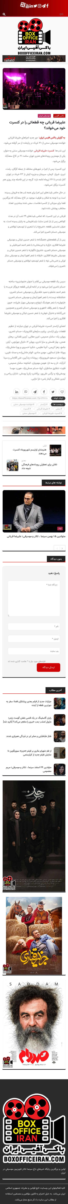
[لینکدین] (17, 391)
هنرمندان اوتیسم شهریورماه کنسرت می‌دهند (29, 452)
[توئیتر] (53, 391)
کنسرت (26, 409)
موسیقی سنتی (28, 413)
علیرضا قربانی (42, 409)
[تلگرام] (35, 391)
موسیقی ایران (44, 115)
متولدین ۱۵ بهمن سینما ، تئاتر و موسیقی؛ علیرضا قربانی (36, 536)
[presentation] (57, 548)
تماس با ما (60, 1177)
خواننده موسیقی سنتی (23, 404)
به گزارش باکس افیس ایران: (52, 138)
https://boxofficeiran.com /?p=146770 (30, 398)
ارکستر (43, 404)
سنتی (58, 409)
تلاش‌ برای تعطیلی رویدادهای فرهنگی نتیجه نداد (39, 466)
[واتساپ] (26, 391)
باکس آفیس (59, 115)
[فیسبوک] (44, 391)
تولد (60, 528)
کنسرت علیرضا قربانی (44, 151)
